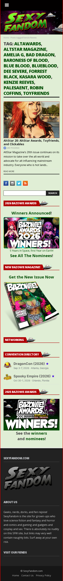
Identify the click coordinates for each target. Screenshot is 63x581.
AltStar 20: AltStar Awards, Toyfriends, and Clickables (31, 142)
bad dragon (40, 55)
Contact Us (27, 575)
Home (6, 37)
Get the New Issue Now (31, 277)
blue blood (17, 66)
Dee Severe (15, 71)
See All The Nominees (31, 255)
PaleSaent (16, 88)
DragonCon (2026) (31, 364)
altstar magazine (25, 49)
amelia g (14, 55)
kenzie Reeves (19, 82)
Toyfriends (36, 93)
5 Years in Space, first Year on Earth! (31, 250)
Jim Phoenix (13, 148)
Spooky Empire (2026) (34, 376)
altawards (27, 44)
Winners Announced (31, 213)
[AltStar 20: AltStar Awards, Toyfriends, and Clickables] (31, 120)
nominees (35, 438)
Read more (9, 171)
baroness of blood (26, 60)
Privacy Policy (43, 575)
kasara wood (35, 77)
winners (39, 433)
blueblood (44, 66)
